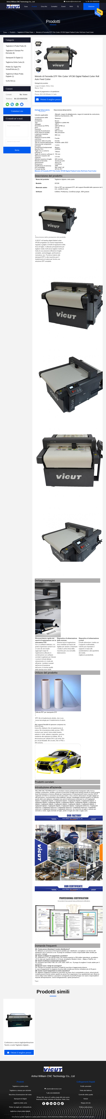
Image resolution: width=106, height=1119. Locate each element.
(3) (16, 46)
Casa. (5, 32)
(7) (13, 68)
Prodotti (34, 6)
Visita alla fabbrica (86, 1090)
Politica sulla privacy (85, 1107)
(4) (15, 62)
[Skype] (12, 104)
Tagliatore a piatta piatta (25, 32)
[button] (38, 72)
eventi (63, 6)
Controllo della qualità (86, 1094)
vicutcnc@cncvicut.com (73, 1)
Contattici (54, 6)
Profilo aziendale (85, 1086)
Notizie (86, 1099)
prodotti (12, 32)
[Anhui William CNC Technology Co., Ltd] (13, 6)
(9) (14, 52)
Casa (26, 6)
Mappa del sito (86, 1103)
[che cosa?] (17, 104)
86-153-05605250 (93, 1)
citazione (91, 6)
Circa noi (44, 6)
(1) (14, 58)
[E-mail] (21, 104)
